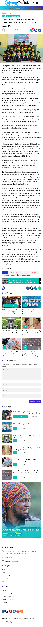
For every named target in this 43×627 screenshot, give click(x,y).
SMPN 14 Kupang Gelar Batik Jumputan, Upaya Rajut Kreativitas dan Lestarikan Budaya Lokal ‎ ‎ (10, 312)
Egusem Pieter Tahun (9, 596)
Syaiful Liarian (9, 29)
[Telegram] (36, 288)
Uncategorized (6, 576)
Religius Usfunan (8, 599)
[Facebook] (28, 288)
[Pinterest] (10, 611)
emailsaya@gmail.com (11, 561)
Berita (3, 16)
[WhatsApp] (39, 288)
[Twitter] (32, 288)
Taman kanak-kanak (25, 275)
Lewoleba (19, 272)
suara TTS (6, 590)
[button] (33, 3)
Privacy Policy (6, 618)
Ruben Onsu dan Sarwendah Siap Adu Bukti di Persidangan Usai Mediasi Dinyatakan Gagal (31, 333)
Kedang (12, 272)
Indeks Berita (16, 618)
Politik (3, 569)
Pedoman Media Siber (28, 618)
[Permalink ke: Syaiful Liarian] (4, 30)
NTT (27, 272)
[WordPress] (14, 611)
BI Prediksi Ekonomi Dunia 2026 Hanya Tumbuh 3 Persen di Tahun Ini (11, 333)
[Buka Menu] (37, 3)
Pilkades (5, 602)
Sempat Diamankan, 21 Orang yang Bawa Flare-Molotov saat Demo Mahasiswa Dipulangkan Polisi (31, 354)
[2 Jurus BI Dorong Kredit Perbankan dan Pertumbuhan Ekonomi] (31, 302)
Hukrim (4, 582)
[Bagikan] (39, 30)
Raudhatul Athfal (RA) (10, 275)
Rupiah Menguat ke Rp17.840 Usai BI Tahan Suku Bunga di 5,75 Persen (10, 353)
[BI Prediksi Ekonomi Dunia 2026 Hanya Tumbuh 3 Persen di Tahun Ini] (11, 323)
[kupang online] (16, 3)
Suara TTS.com (7, 593)
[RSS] (21, 611)
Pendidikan (35, 272)
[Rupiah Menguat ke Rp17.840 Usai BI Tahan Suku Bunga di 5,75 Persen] (11, 344)
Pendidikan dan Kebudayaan (13, 16)
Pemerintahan (5, 579)
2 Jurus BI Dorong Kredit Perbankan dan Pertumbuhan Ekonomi (30, 312)
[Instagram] (18, 611)
